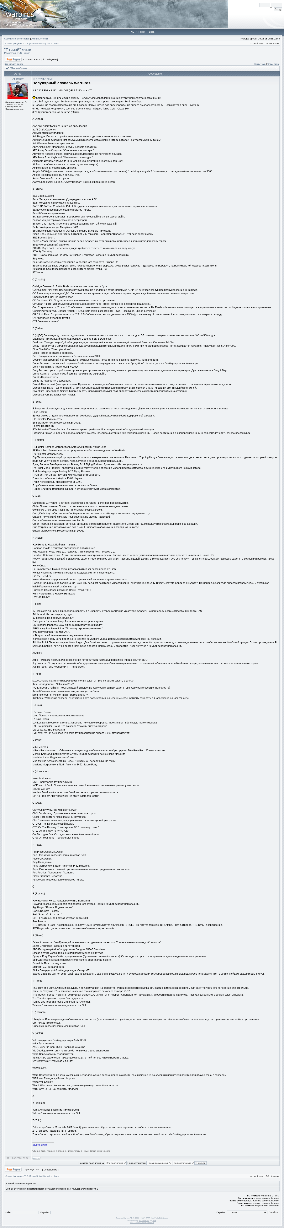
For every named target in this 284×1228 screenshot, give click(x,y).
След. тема (273, 64)
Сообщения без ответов (17, 38)
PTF (154, 1220)
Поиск (141, 32)
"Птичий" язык (17, 50)
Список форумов (13, 43)
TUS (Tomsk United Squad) (37, 43)
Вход (151, 32)
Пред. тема (259, 64)
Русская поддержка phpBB (142, 1223)
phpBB (129, 1218)
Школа (56, 43)
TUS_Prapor (23, 53)
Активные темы (39, 38)
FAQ (132, 32)
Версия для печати (14, 64)
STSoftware (144, 1220)
